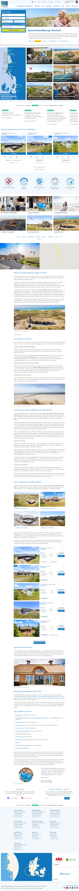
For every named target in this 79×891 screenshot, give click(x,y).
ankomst (21, 745)
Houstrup (39, 239)
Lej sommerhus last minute (46, 655)
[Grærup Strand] (7, 68)
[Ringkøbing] (10, 54)
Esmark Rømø (53, 832)
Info (42, 6)
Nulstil (24, 24)
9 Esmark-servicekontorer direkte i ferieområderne (38, 718)
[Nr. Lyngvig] (7, 57)
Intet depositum (18, 739)
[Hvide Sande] (7, 58)
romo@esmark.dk (53, 837)
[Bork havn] (9, 63)
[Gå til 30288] (39, 628)
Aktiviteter (48, 6)
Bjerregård (44, 236)
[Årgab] (7, 59)
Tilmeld (67, 798)
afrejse (25, 745)
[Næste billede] (24, 144)
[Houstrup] (9, 66)
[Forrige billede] (2, 144)
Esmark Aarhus (17, 843)
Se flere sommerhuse (39, 169)
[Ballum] (16, 87)
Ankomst (6, 15)
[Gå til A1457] (39, 573)
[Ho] (8, 72)
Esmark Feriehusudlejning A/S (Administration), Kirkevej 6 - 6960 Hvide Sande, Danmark (19, 886)
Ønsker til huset (6, 24)
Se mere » (62, 556)
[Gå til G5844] (39, 591)
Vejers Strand (50, 236)
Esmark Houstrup (18, 821)
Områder (37, 6)
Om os (67, 6)
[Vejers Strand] (7, 69)
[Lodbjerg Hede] (8, 53)
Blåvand (18, 236)
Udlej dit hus (74, 6)
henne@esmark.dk (35, 826)
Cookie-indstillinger (38, 888)
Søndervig (24, 236)
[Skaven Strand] (11, 62)
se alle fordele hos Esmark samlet (22, 748)
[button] (58, 250)
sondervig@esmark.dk (18, 815)
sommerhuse (13, 30)
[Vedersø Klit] (7, 52)
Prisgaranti (17, 742)
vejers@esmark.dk (53, 826)
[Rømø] (13, 85)
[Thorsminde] (8, 49)
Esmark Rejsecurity (19, 715)
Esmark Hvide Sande (55, 810)
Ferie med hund (18, 728)
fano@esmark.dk (35, 837)
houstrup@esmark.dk (18, 826)
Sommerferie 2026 (52, 41)
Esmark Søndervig (18, 810)
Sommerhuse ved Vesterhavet (25, 6)
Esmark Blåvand (17, 832)
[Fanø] (11, 76)
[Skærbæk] (17, 84)
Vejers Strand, (51, 696)
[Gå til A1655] (39, 555)
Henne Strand (30, 236)
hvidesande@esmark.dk (54, 815)
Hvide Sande (37, 236)
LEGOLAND (23, 469)
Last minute (56, 6)
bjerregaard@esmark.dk (37, 815)
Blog (63, 6)
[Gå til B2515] (39, 610)
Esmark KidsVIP (18, 722)
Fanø (60, 236)
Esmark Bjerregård (36, 810)
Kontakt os (18, 888)
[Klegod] (7, 56)
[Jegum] (9, 69)
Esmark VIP (17, 725)
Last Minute (38, 41)
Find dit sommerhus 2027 (63, 41)
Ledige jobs (31, 41)
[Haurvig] (7, 60)
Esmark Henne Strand (37, 821)
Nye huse (44, 41)
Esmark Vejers (53, 821)
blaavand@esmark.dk (18, 837)
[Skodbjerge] (7, 61)
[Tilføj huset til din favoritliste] (23, 133)
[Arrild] (20, 86)
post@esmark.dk (17, 848)
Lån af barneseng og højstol (21, 736)
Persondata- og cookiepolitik (27, 888)
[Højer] (16, 90)
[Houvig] (7, 53)
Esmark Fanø (35, 832)
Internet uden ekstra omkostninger (22, 731)
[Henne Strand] (7, 67)
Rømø (56, 236)
